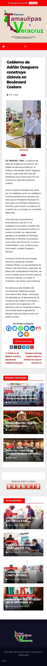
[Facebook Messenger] (26, 328)
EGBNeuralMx (23, 655)
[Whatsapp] (20, 328)
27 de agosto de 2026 (18, 525)
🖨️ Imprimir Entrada (23, 341)
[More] (26, 334)
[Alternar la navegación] (25, 46)
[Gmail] (38, 328)
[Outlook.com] (20, 334)
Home (4, 661)
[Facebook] (8, 328)
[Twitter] (14, 328)
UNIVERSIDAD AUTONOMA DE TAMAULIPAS (20, 595)
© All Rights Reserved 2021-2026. (17, 652)
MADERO (9, 391)
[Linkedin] (32, 328)
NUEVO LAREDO (12, 514)
